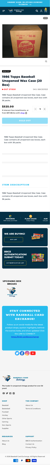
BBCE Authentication (34, 441)
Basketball (6, 409)
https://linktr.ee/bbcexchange (25, 337)
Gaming (5, 422)
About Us (29, 405)
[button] (36, 10)
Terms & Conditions (33, 409)
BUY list (13, 239)
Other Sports (7, 418)
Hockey (5, 415)
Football (5, 412)
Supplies (5, 428)
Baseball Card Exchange (20, 456)
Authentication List (15, 263)
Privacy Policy (31, 447)
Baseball (5, 405)
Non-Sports (6, 425)
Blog (4, 444)
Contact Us (30, 444)
